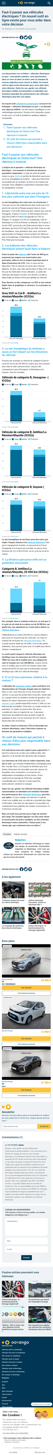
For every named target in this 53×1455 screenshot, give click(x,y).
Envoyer (26, 1258)
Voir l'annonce (26, 988)
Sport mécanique (7, 1391)
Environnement (30, 29)
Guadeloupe (7, 997)
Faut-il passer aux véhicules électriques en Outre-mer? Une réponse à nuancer (23, 131)
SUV (17, 176)
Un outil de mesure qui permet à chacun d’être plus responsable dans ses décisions (27, 143)
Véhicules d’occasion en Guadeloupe (13, 1353)
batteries (23, 254)
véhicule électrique (36, 542)
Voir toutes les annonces (26, 993)
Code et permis (7, 1394)
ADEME (23, 214)
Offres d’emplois (7, 1407)
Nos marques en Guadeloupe (11, 1356)
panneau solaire (8, 703)
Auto (3, 1385)
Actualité (5, 1382)
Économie (5, 1404)
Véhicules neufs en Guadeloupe (12, 1350)
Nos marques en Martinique (11, 1375)
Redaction (20, 840)
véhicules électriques (32, 640)
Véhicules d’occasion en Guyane (12, 1362)
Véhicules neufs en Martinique (11, 1368)
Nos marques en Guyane (9, 1365)
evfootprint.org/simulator (27, 104)
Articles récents (20, 834)
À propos (7, 834)
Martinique (7, 946)
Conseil (4, 1397)
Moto (3, 1388)
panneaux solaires (24, 686)
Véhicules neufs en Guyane (10, 1359)
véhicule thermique (10, 630)
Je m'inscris (44, 1126)
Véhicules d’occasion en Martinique (13, 1372)
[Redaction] (8, 845)
